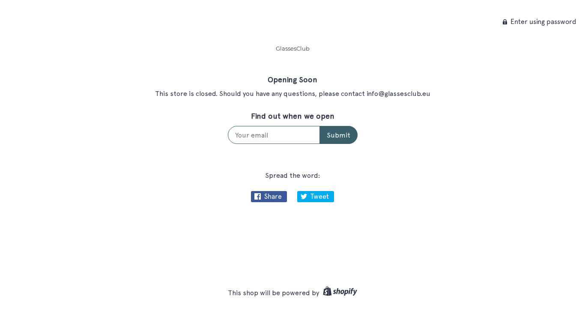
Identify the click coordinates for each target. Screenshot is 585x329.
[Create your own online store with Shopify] (339, 293)
